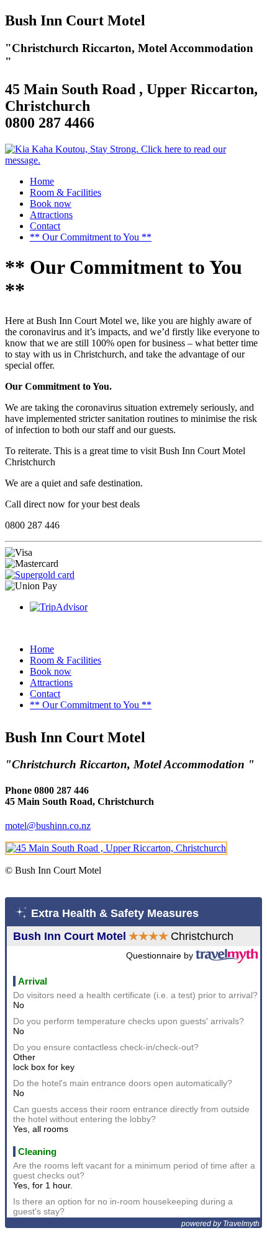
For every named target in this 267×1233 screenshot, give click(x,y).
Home (42, 181)
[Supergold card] (40, 574)
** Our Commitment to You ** (91, 237)
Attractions (51, 214)
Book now (50, 203)
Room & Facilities (65, 192)
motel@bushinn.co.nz (48, 825)
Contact (45, 226)
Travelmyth (241, 1223)
